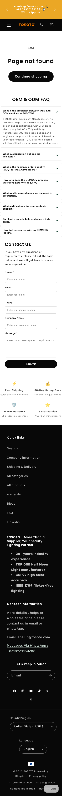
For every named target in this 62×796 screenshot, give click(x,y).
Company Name (14, 318)
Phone (9, 302)
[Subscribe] (50, 675)
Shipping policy (45, 782)
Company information (23, 457)
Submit (31, 364)
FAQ (10, 513)
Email (9, 287)
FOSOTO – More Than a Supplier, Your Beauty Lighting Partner (26, 541)
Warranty (14, 494)
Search (12, 448)
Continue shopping (31, 76)
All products (16, 485)
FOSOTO (28, 771)
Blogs (11, 503)
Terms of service (21, 782)
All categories (17, 476)
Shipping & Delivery (22, 466)
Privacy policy (38, 776)
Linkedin (13, 522)
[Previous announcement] (7, 9)
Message (11, 333)
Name (9, 272)
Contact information (22, 788)
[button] (8, 25)
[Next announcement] (55, 9)
